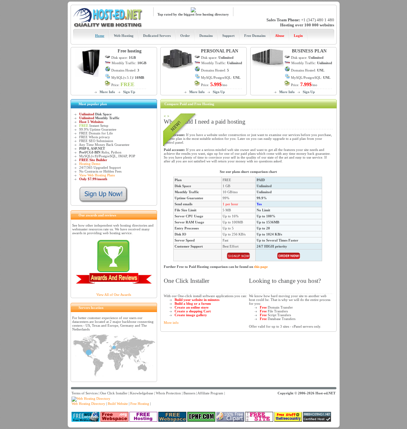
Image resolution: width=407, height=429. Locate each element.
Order (185, 35)
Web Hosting (124, 35)
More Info (107, 92)
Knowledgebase (141, 393)
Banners (189, 393)
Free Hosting (139, 403)
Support (228, 35)
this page (261, 267)
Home (99, 35)
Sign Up (129, 92)
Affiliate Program (210, 393)
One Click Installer (114, 393)
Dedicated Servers (157, 35)
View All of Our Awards (113, 294)
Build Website (118, 403)
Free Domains (255, 35)
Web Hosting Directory (88, 403)
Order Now (238, 256)
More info (171, 322)
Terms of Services (85, 393)
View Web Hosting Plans (97, 175)
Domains (206, 35)
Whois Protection (168, 393)
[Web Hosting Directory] (91, 398)
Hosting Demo (89, 164)
